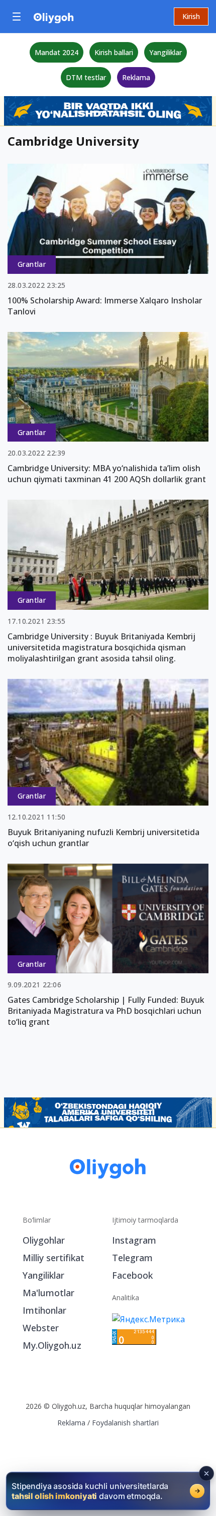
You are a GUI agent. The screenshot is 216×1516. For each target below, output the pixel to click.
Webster (41, 1328)
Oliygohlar (44, 1240)
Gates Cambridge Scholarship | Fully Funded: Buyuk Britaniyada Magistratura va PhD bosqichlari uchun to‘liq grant (106, 1010)
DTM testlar (86, 77)
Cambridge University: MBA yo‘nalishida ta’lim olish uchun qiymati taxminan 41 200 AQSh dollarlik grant (107, 474)
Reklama (136, 77)
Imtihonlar (44, 1310)
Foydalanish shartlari (125, 1422)
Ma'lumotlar (48, 1293)
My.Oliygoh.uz (52, 1345)
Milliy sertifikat (53, 1258)
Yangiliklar (165, 52)
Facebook (132, 1275)
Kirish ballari (113, 52)
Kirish (191, 16)
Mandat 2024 (56, 52)
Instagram (134, 1240)
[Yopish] (206, 1473)
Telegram (132, 1258)
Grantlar (32, 264)
